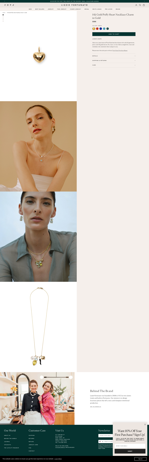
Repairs (31, 441)
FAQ (30, 447)
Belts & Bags (97, 9)
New (30, 9)
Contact (32, 451)
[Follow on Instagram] (8, 5)
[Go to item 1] (3, 14)
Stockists (7, 444)
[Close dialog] (145, 424)
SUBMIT (130, 451)
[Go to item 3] (3, 19)
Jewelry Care (33, 444)
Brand (118, 9)
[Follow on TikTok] (13, 5)
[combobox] (101, 441)
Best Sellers (39, 9)
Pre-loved (108, 9)
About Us (7, 435)
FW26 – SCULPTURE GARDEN (90, 1)
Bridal (87, 9)
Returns (31, 438)
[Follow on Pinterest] (10, 5)
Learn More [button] (58, 459)
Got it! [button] (140, 459)
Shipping (32, 435)
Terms (103, 448)
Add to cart (114, 34)
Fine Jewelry (62, 9)
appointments (60, 447)
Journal (7, 441)
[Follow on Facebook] (5, 5)
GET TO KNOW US (95, 406)
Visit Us (59, 430)
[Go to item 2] (3, 16)
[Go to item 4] (3, 21)
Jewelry (51, 9)
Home (4, 12)
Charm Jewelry (75, 9)
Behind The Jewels (10, 438)
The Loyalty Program (11, 447)
